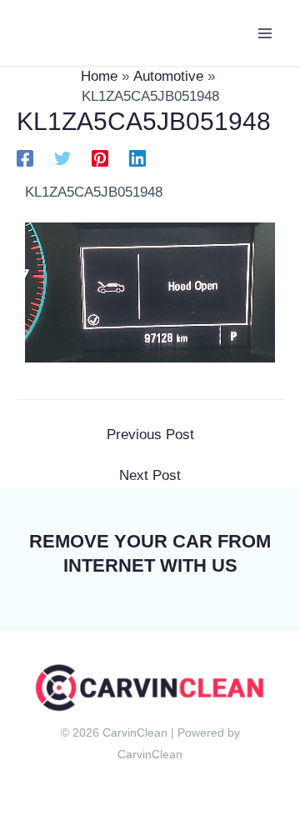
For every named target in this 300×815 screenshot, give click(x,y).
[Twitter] (62, 159)
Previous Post (150, 435)
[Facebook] (25, 159)
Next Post (150, 475)
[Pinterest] (100, 159)
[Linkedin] (137, 159)
